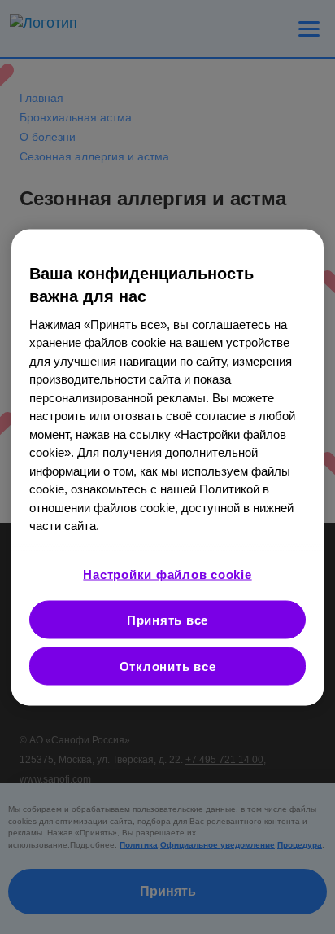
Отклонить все (168, 666)
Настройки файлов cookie (167, 574)
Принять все (167, 619)
